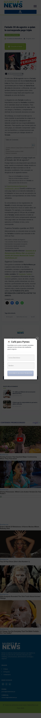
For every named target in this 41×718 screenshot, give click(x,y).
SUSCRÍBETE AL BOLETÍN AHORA (20, 373)
